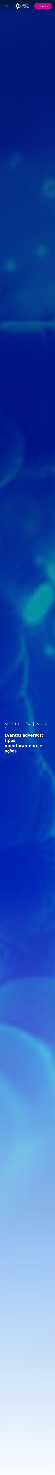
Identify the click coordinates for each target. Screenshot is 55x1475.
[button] (5, 6)
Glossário (43, 6)
